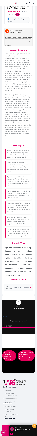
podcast (22, 265)
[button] (16, 3)
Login (5, 316)
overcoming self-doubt (14, 261)
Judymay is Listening (13, 11)
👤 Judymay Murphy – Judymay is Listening (18, 20)
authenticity (26, 248)
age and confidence (13, 248)
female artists (18, 254)
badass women (12, 251)
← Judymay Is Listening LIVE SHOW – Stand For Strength (8, 356)
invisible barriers (22, 258)
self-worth (20, 268)
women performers (12, 275)
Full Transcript (19, 288)
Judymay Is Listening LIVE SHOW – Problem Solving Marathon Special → (26, 356)
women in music (24, 272)
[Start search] (30, 2)
